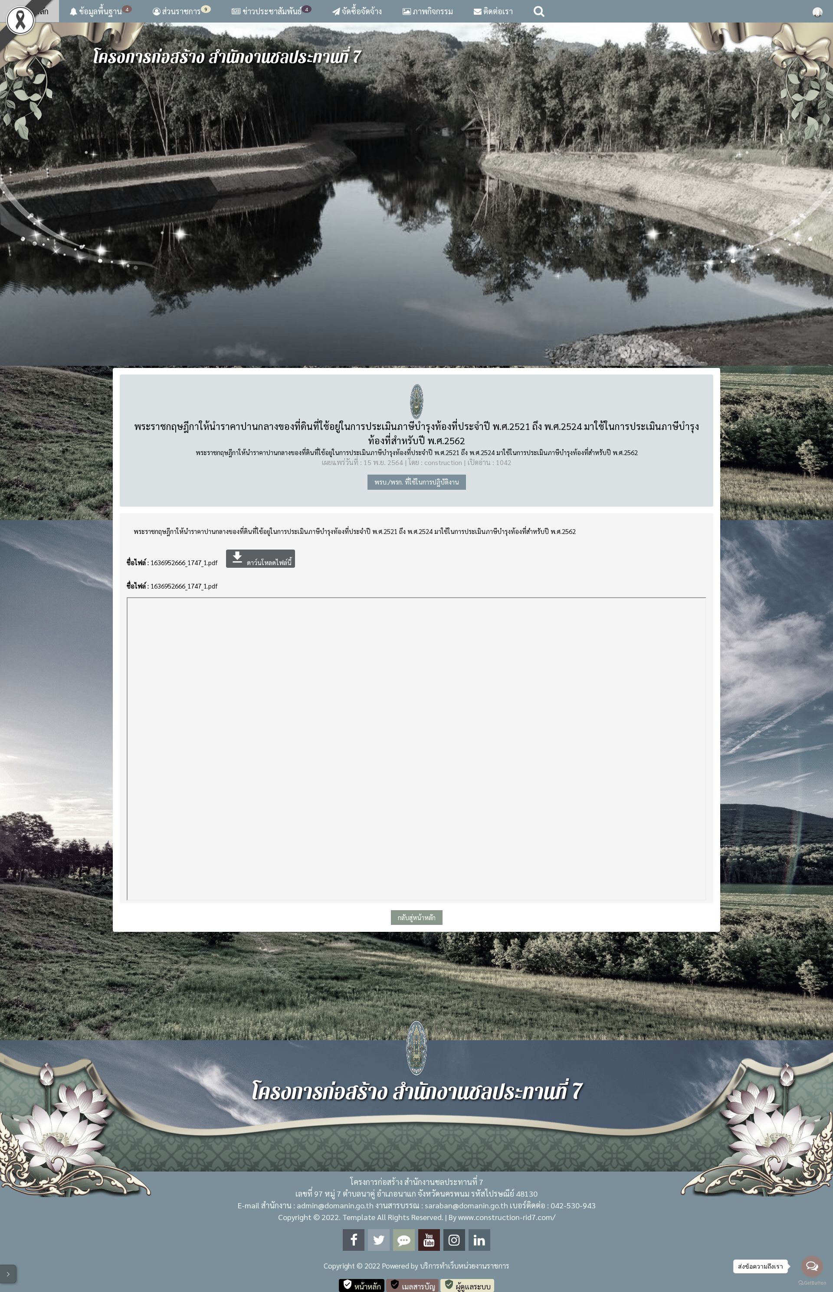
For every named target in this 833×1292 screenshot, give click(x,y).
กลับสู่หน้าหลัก (417, 917)
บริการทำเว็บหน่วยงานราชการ (464, 1265)
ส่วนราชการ (184, 11)
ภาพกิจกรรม (432, 11)
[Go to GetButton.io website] (812, 1283)
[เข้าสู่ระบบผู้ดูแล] (817, 11)
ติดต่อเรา (497, 11)
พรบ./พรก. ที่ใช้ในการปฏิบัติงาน (416, 482)
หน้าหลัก (33, 11)
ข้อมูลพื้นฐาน (102, 11)
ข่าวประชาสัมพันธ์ (275, 11)
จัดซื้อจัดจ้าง (361, 11)
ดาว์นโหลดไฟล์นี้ (261, 558)
